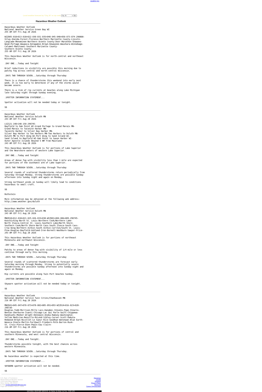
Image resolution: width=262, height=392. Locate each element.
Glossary (98, 381)
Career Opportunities (93, 386)
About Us (97, 384)
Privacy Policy (96, 383)
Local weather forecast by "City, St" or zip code (42, 15)
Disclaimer (97, 378)
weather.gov (94, 1)
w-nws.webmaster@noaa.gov (16, 384)
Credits (98, 379)
